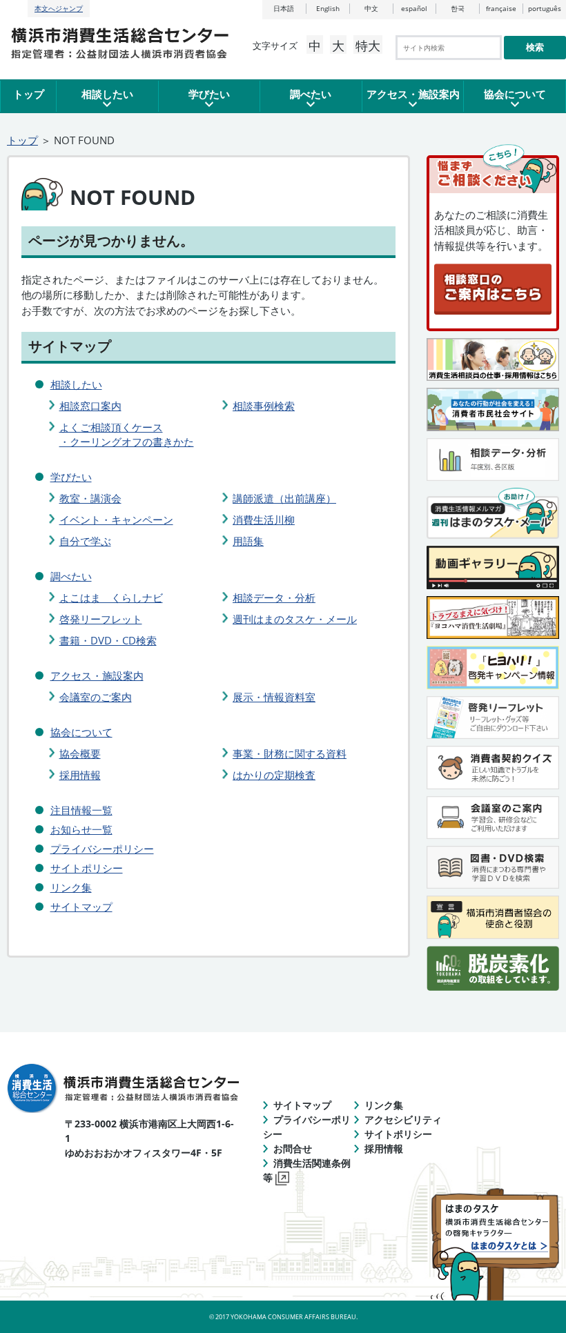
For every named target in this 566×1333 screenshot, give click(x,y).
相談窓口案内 (90, 406)
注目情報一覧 (81, 810)
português (544, 8)
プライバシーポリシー (102, 849)
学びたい (209, 94)
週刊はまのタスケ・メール (295, 619)
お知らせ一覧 (81, 829)
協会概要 (80, 753)
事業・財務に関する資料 (290, 753)
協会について (515, 94)
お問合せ (292, 1148)
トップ (28, 94)
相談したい (107, 94)
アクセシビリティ (403, 1119)
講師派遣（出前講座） (284, 498)
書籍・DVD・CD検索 (108, 640)
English (328, 8)
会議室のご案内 (95, 697)
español (414, 8)
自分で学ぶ (85, 541)
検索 (535, 47)
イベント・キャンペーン (116, 519)
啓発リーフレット (100, 619)
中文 (371, 8)
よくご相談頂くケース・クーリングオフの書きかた (126, 434)
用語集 (248, 541)
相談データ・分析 (274, 597)
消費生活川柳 (264, 519)
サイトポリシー (86, 868)
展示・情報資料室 (274, 697)
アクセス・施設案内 (413, 94)
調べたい (310, 94)
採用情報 (80, 775)
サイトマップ (81, 907)
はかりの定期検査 (274, 775)
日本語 (283, 8)
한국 (458, 8)
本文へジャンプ (59, 8)
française (501, 8)
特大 (367, 45)
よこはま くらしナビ (111, 597)
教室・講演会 (90, 498)
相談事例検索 (264, 406)
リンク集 (71, 887)
